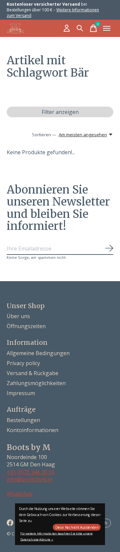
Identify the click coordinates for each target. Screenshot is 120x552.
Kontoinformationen (32, 430)
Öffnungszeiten (26, 326)
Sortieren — (44, 135)
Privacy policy (23, 363)
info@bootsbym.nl (29, 479)
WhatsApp (20, 493)
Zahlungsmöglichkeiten (36, 383)
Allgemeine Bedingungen (38, 353)
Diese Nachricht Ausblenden (76, 527)
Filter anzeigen (60, 112)
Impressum (21, 393)
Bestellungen (23, 420)
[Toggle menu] (106, 28)
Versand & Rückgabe (32, 373)
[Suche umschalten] (80, 28)
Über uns (18, 316)
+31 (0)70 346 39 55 (31, 472)
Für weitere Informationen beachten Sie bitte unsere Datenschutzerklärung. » (56, 536)
